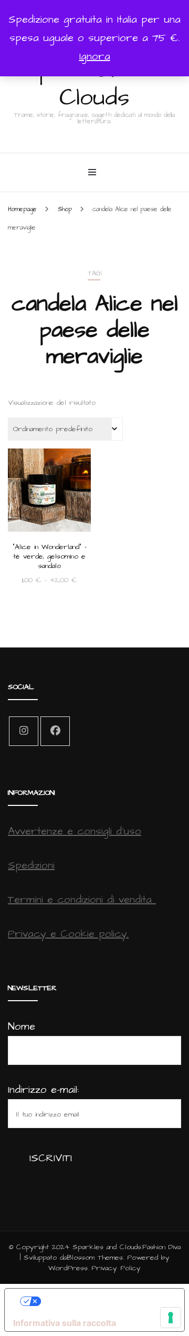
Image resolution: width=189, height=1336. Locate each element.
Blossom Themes (95, 1257)
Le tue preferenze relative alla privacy (105, 1301)
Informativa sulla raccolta (64, 1323)
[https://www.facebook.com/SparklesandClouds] (55, 731)
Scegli (49, 499)
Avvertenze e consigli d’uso (74, 831)
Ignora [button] (94, 56)
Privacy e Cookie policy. (68, 933)
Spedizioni (31, 865)
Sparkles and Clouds (95, 83)
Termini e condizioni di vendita (82, 899)
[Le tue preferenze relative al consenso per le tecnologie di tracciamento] (171, 1318)
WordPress (68, 1268)
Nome (21, 1026)
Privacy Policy (116, 1268)
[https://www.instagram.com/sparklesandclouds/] (23, 731)
